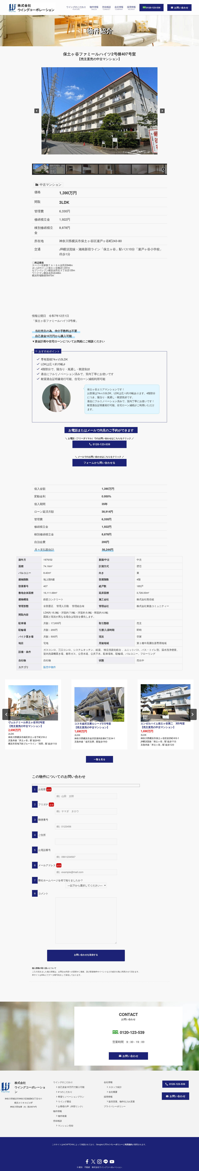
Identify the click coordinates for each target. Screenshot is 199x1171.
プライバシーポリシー (113, 1144)
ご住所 (42, 835)
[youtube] (112, 1161)
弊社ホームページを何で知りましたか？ (60, 880)
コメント (43, 893)
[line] (105, 1161)
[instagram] (99, 1161)
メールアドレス (47, 865)
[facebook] (87, 1161)
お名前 (42, 789)
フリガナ (43, 804)
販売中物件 (49, 667)
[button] (36, 111)
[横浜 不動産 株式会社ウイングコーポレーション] (31, 7)
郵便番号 (43, 819)
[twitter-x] (93, 1161)
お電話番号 (44, 850)
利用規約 (128, 1144)
